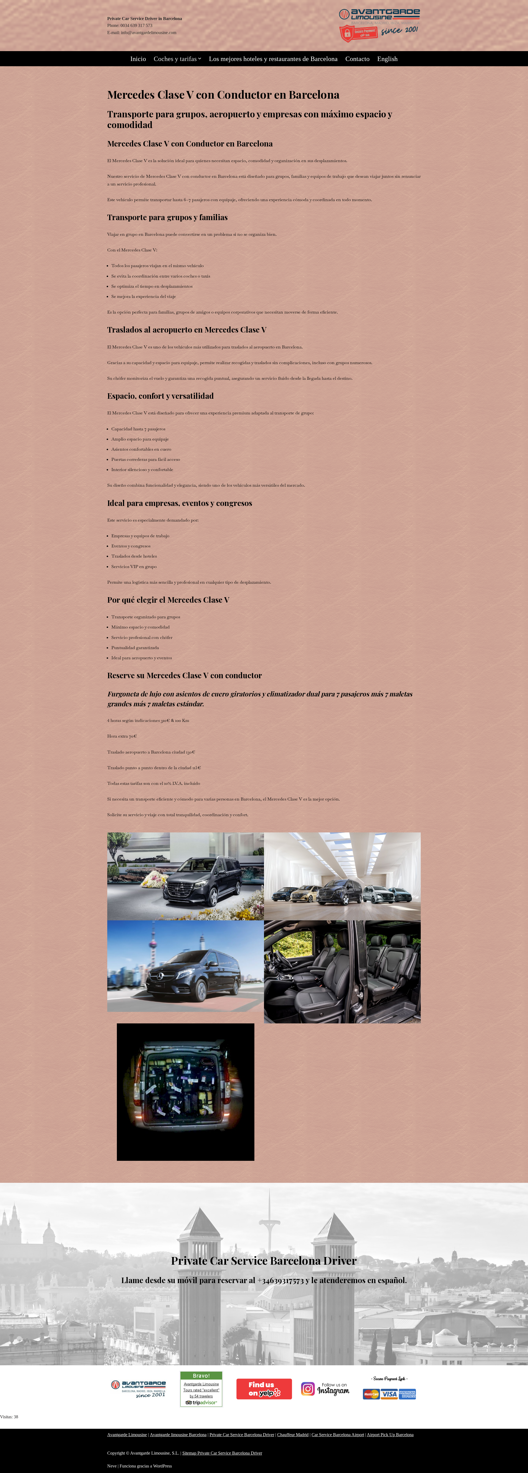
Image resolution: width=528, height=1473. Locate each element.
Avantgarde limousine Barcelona (178, 1434)
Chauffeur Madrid (293, 1434)
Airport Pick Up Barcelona (390, 1434)
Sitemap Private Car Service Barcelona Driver (222, 1453)
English (387, 58)
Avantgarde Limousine (127, 1434)
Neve (112, 1466)
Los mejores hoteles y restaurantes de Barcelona (273, 58)
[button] (199, 58)
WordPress (162, 1466)
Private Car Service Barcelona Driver (242, 1434)
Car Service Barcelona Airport (338, 1434)
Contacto (357, 58)
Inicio (138, 58)
